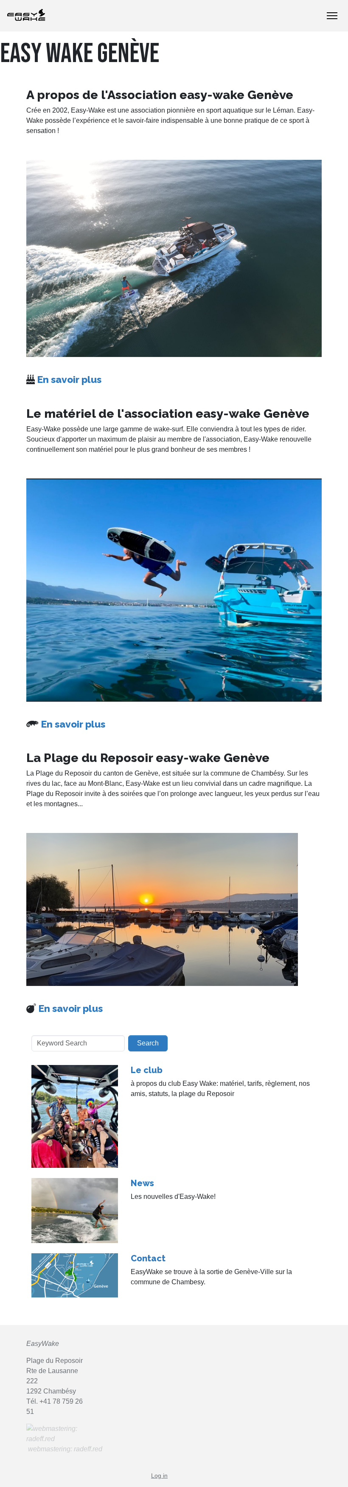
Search (148, 1043)
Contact (148, 1258)
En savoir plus (69, 379)
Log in (159, 1475)
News (142, 1183)
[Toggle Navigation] (332, 15)
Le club (147, 1070)
